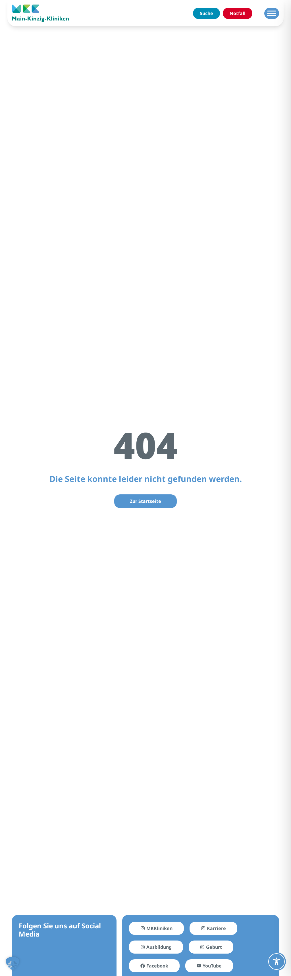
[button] (12, 963)
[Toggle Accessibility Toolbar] (276, 961)
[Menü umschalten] (271, 13)
